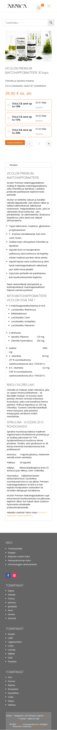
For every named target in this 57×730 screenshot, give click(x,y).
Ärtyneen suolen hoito (19, 556)
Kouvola (12, 618)
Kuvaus (13, 164)
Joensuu (12, 602)
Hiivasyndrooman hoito (19, 560)
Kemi (10, 610)
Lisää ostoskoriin (15, 142)
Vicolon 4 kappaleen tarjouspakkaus (27, 514)
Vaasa (11, 700)
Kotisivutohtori (38, 726)
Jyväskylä (12, 606)
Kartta (47, 715)
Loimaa (11, 649)
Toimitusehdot (15, 548)
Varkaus (12, 704)
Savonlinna (13, 693)
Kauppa (11, 552)
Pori (10, 677)
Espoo (11, 590)
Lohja (11, 645)
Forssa (11, 598)
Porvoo (11, 681)
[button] (47, 35)
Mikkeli (11, 653)
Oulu (10, 657)
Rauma (11, 685)
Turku (11, 696)
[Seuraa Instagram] (14, 575)
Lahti (10, 637)
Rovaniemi (13, 689)
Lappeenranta (15, 641)
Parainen (12, 661)
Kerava (11, 614)
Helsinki (11, 594)
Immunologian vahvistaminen (22, 564)
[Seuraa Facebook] (8, 575)
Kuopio (11, 634)
